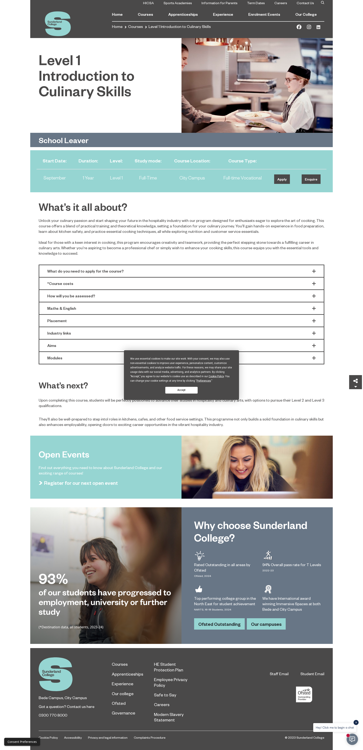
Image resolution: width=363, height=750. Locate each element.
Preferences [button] (204, 380)
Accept (181, 390)
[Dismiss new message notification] (356, 722)
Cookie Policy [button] (216, 376)
